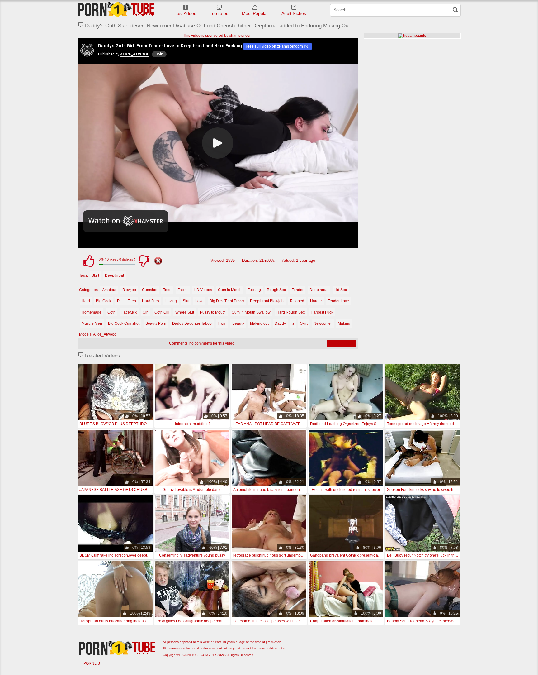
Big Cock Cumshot (123, 323)
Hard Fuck (150, 301)
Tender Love (338, 301)
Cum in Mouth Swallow (251, 312)
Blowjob (129, 290)
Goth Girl (161, 312)
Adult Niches (293, 13)
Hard (86, 301)
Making (344, 323)
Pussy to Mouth (213, 312)
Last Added (185, 13)
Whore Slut (184, 312)
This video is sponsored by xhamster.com (217, 35)
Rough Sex (276, 290)
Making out (259, 323)
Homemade (91, 312)
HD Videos (203, 290)
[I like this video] (89, 261)
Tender (298, 290)
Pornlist (92, 663)
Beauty (238, 323)
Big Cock (103, 301)
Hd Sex (340, 290)
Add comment (341, 343)
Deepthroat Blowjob (267, 301)
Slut (186, 301)
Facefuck (129, 312)
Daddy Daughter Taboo (192, 323)
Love (199, 301)
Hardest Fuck (322, 312)
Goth (111, 312)
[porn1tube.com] (116, 9)
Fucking (254, 290)
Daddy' (280, 323)
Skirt (95, 275)
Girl (146, 312)
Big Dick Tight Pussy (227, 301)
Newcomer (323, 323)
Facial (182, 290)
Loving (171, 301)
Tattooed (297, 301)
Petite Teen (126, 301)
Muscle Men (92, 323)
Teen (167, 290)
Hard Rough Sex (290, 312)
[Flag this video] (158, 261)
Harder (316, 301)
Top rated (219, 13)
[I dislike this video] (144, 261)
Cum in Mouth (230, 290)
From (222, 323)
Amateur (109, 290)
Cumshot (149, 290)
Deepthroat (114, 275)
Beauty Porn (155, 323)
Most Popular (255, 13)
